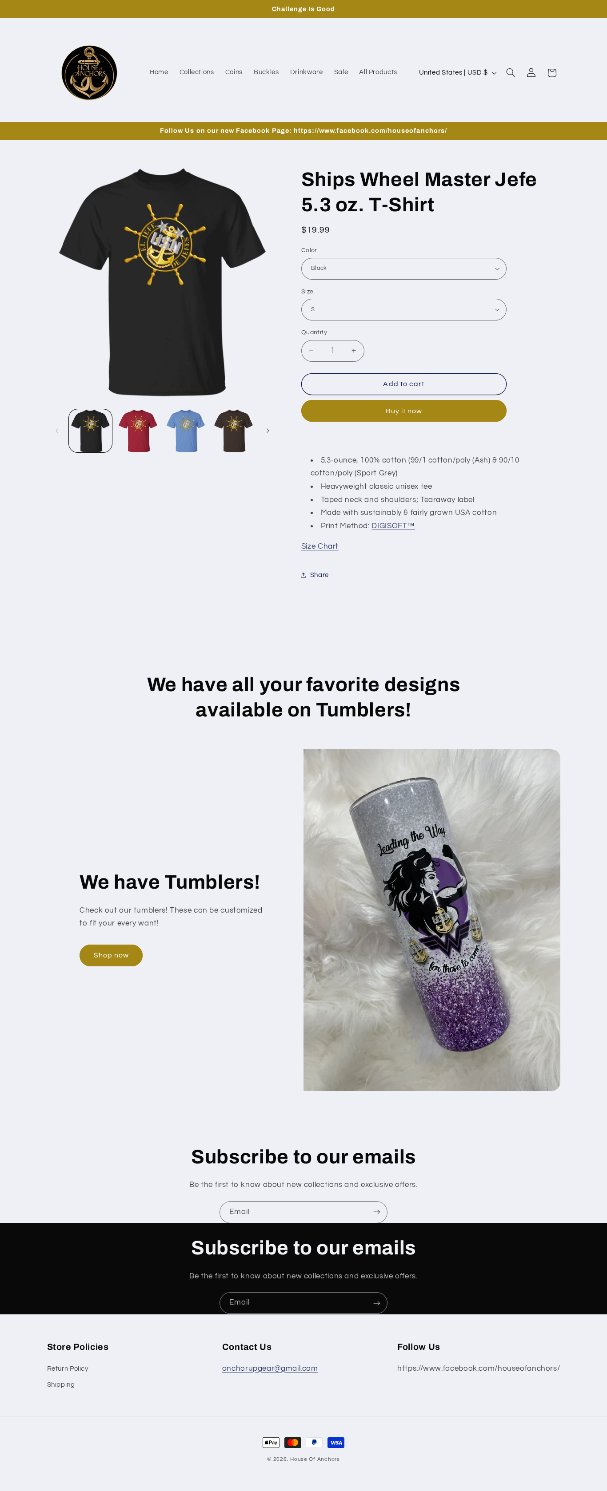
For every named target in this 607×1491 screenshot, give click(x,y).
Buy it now (404, 410)
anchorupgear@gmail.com (270, 1368)
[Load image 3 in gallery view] (186, 430)
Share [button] (319, 575)
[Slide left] (57, 430)
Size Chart (320, 546)
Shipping (61, 1384)
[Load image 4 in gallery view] (233, 430)
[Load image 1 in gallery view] (90, 430)
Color (309, 250)
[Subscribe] (377, 1212)
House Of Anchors (315, 1459)
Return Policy (67, 1368)
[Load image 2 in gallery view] (138, 430)
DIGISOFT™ (393, 526)
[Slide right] (268, 430)
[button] (510, 73)
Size (307, 291)
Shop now (111, 954)
